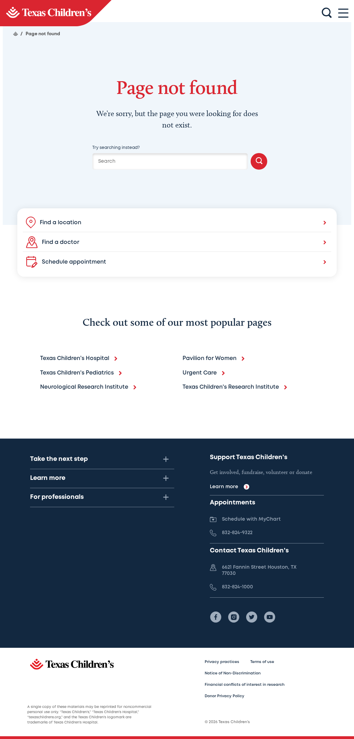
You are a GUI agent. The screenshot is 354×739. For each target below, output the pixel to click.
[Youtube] (270, 617)
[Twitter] (252, 617)
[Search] (259, 161)
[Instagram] (234, 617)
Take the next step (59, 459)
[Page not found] (56, 13)
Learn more (47, 478)
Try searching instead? (116, 148)
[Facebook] (216, 617)
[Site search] (327, 13)
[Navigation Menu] (343, 13)
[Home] (15, 34)
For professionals (57, 497)
